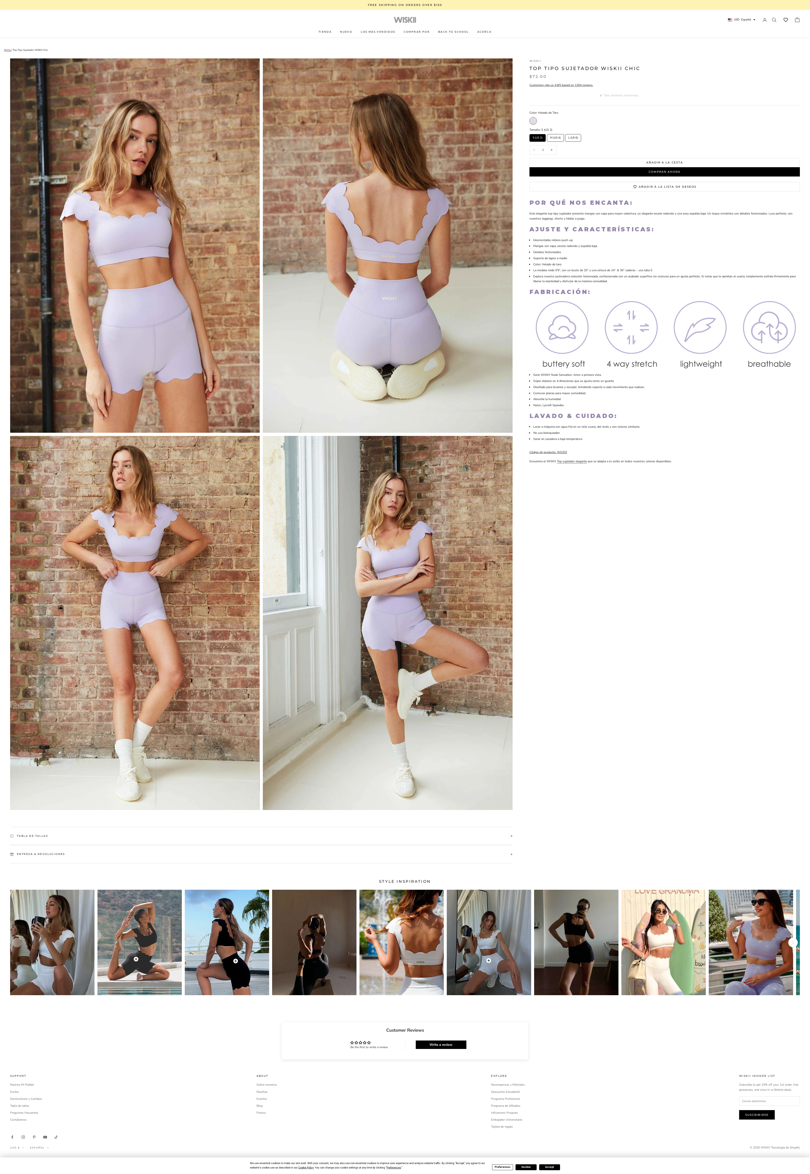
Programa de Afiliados (505, 1106)
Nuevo (346, 31)
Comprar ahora (664, 172)
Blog (259, 1106)
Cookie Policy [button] (306, 1167)
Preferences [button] (394, 1167)
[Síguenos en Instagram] (23, 1137)
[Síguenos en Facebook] (12, 1137)
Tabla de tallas (19, 1106)
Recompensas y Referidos (508, 1085)
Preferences (502, 1167)
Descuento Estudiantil (505, 1092)
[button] (785, 19)
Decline (526, 1167)
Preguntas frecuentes (24, 1113)
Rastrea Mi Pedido (22, 1085)
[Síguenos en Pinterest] (34, 1137)
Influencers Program (504, 1113)
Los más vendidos (378, 31)
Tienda (325, 31)
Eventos (261, 1099)
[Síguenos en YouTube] (45, 1137)
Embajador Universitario (506, 1120)
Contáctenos (18, 1120)
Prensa (261, 1113)
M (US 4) (555, 137)
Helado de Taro (533, 121)
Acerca (484, 31)
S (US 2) (537, 137)
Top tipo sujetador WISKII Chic (30, 50)
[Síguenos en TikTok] (56, 1137)
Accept (549, 1167)
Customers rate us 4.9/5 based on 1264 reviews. (561, 85)
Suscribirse (757, 1114)
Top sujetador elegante (572, 461)
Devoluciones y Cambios (26, 1099)
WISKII (535, 60)
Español (37, 1147)
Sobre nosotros (266, 1085)
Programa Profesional (505, 1099)
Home (7, 50)
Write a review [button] (440, 1044)
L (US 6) (573, 137)
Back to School (453, 31)
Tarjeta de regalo (502, 1127)
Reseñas (261, 1092)
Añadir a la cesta (664, 162)
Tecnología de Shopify (785, 1148)
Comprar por (417, 31)
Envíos (14, 1092)
